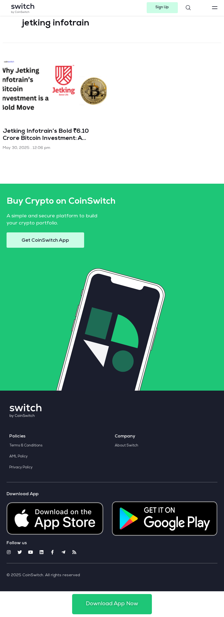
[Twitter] (19, 552)
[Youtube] (30, 552)
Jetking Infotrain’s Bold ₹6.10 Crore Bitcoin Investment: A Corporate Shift (46, 139)
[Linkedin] (41, 552)
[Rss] (74, 552)
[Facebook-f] (52, 552)
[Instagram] (9, 552)
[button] (162, 7)
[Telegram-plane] (63, 552)
